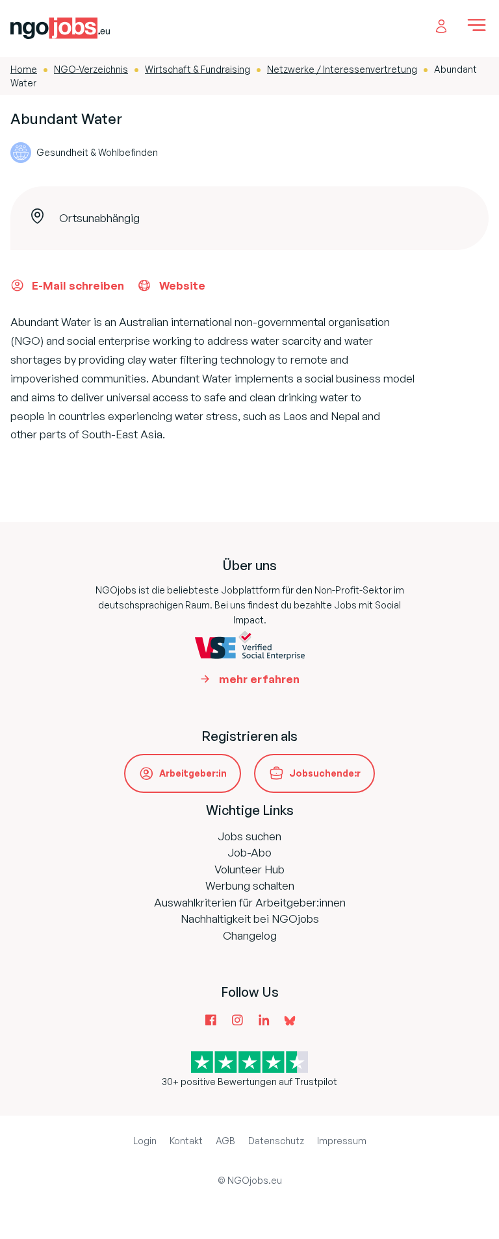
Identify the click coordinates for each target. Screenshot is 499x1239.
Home (23, 69)
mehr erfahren (259, 679)
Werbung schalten (249, 885)
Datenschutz (276, 1140)
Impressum (341, 1140)
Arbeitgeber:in (193, 773)
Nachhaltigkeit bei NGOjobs (250, 918)
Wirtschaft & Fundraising (197, 69)
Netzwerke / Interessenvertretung (342, 69)
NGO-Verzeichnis (91, 69)
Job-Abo (249, 852)
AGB (225, 1140)
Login (145, 1140)
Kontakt (186, 1140)
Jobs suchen (249, 836)
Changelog (250, 935)
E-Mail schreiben (78, 285)
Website (182, 285)
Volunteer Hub (249, 869)
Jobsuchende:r (325, 773)
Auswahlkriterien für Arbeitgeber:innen (250, 902)
